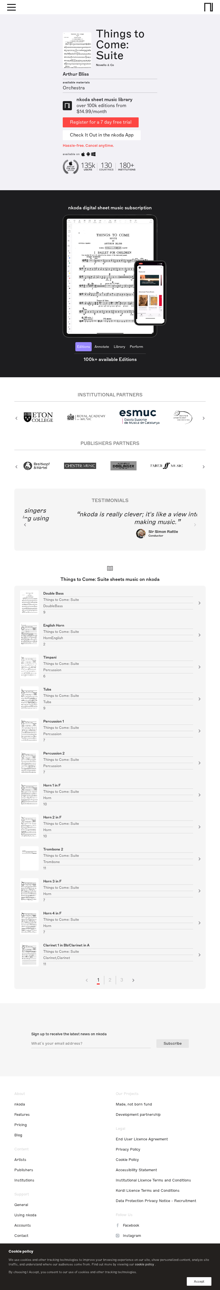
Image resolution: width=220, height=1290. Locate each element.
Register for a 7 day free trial (100, 122)
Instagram (132, 1235)
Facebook (131, 1225)
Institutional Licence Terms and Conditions (153, 1180)
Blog (18, 1135)
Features (22, 1114)
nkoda (19, 1104)
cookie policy (144, 1264)
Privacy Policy (128, 1149)
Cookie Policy (127, 1159)
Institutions (24, 1180)
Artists (20, 1159)
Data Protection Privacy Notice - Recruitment (156, 1201)
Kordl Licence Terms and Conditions (148, 1190)
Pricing (20, 1125)
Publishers (23, 1170)
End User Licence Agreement (142, 1139)
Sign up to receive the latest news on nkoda (69, 1034)
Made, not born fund (134, 1104)
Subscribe (173, 1043)
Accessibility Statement (136, 1170)
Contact (21, 1235)
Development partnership (138, 1114)
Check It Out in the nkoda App (101, 135)
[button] (16, 418)
